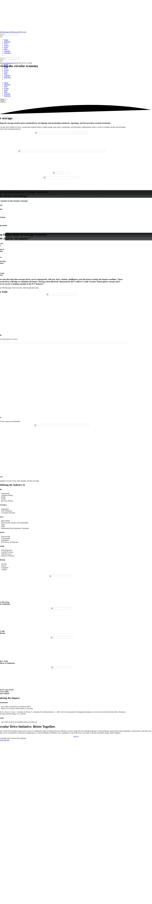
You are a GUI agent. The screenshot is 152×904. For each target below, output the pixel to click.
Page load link (4, 740)
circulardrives (8, 63)
